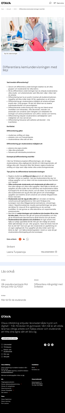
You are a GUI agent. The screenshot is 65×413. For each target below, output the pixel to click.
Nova (33, 367)
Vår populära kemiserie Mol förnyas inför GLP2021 (14, 285)
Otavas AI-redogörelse (8, 386)
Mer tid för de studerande (13, 299)
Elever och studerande (8, 351)
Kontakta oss (35, 369)
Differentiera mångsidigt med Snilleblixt (48, 285)
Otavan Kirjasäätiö (6, 390)
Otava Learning (5, 401)
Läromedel (7, 344)
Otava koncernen (6, 388)
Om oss (6, 354)
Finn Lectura (5, 403)
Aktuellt (6, 357)
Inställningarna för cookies (9, 338)
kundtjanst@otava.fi (7, 372)
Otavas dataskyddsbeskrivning (10, 384)
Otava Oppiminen (6, 399)
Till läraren (7, 347)
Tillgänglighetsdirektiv (7, 382)
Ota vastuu (4, 392)
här (23, 375)
